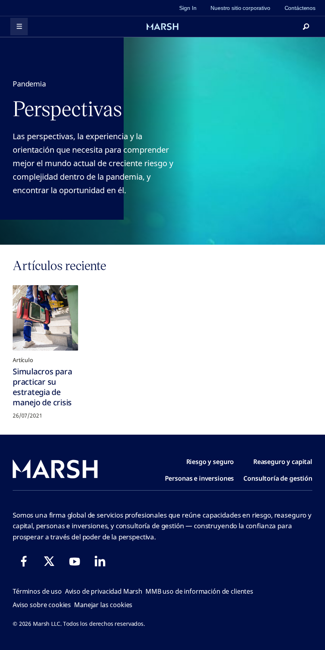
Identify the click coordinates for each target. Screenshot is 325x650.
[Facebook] (23, 561)
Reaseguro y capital (282, 461)
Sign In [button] (187, 8)
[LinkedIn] (99, 561)
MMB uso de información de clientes (199, 591)
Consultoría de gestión (277, 478)
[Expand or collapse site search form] (306, 26)
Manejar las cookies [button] (103, 604)
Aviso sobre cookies (42, 604)
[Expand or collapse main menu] (19, 26)
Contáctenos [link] (300, 8)
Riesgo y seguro (210, 461)
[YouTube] (74, 561)
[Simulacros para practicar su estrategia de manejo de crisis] (45, 318)
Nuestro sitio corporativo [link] (240, 8)
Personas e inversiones (199, 478)
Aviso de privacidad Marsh (103, 591)
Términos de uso (37, 591)
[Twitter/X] (49, 561)
